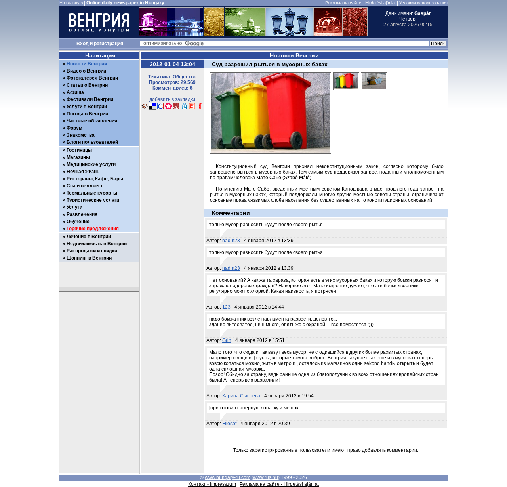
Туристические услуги (93, 200)
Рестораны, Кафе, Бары (95, 178)
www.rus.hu (265, 477)
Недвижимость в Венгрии (97, 243)
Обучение (78, 221)
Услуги (74, 207)
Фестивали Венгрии (90, 99)
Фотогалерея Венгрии (92, 78)
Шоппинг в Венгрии (89, 258)
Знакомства (81, 135)
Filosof (229, 423)
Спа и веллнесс (85, 186)
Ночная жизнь (83, 171)
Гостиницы (79, 150)
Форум (74, 128)
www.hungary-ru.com (227, 477)
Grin (226, 340)
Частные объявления (92, 121)
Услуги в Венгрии (87, 106)
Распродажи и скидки (92, 251)
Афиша (75, 92)
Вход (82, 43)
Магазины (78, 157)
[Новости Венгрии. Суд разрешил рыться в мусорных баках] (145, 108)
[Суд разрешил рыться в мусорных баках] (346, 92)
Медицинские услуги (91, 164)
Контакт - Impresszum (212, 484)
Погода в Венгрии (87, 113)
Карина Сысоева (241, 396)
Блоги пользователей (92, 142)
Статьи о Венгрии (87, 85)
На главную (71, 2)
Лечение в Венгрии (89, 236)
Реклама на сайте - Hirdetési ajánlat (360, 2)
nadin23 (231, 240)
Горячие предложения (93, 228)
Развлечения (82, 214)
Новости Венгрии (87, 64)
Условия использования (423, 2)
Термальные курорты (92, 193)
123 (226, 307)
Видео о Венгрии (86, 71)
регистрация (108, 43)
